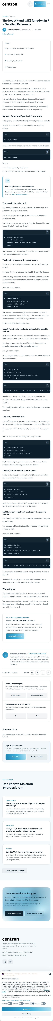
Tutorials (5, 16)
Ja (16, 716)
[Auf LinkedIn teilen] (32, 672)
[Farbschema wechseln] (30, 4)
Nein (37, 716)
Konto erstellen (37, 757)
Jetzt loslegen (14, 636)
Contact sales (40, 4)
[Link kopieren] (48, 672)
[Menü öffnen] (49, 4)
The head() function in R (15, 55)
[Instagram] (10, 961)
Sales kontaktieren (34, 913)
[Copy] (47, 134)
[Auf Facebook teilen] (43, 672)
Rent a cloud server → (20, 194)
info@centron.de (20, 955)
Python (14, 672)
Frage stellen (15, 695)
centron (9, 4)
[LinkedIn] (4, 961)
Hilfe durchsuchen (37, 695)
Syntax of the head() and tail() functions (20, 48)
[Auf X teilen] (37, 672)
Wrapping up (11, 67)
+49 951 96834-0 (8, 955)
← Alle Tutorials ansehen (14, 871)
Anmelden (16, 757)
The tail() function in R (14, 61)
